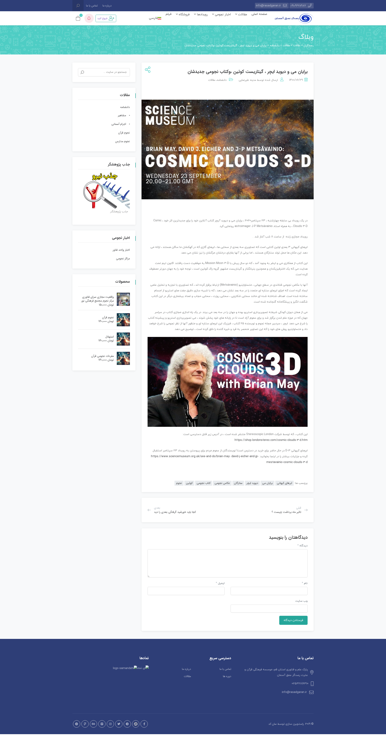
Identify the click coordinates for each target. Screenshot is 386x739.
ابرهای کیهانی (284, 483)
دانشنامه (222, 80)
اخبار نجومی (222, 14)
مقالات (242, 14)
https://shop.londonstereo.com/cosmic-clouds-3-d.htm (271, 440)
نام (305, 583)
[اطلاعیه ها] (89, 18)
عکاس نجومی (222, 483)
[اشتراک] (146, 70)
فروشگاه (184, 14)
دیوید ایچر (252, 483)
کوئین (189, 483)
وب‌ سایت (301, 601)
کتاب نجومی (203, 483)
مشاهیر (122, 115)
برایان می (267, 483)
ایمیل (220, 583)
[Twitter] (118, 724)
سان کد (272, 724)
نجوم (179, 483)
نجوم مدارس (122, 141)
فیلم (168, 14)
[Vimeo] (102, 724)
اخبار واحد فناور (121, 250)
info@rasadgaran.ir (268, 5)
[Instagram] (110, 724)
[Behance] (93, 724)
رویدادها (202, 14)
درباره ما (107, 5)
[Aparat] (135, 724)
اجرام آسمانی (118, 124)
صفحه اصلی (259, 14)
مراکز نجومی (123, 258)
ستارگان (238, 483)
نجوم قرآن (124, 132)
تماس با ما (92, 5)
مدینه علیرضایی (247, 80)
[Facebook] (144, 724)
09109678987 (298, 5)
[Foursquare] (85, 724)
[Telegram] (127, 724)
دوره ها (227, 676)
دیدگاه (302, 546)
